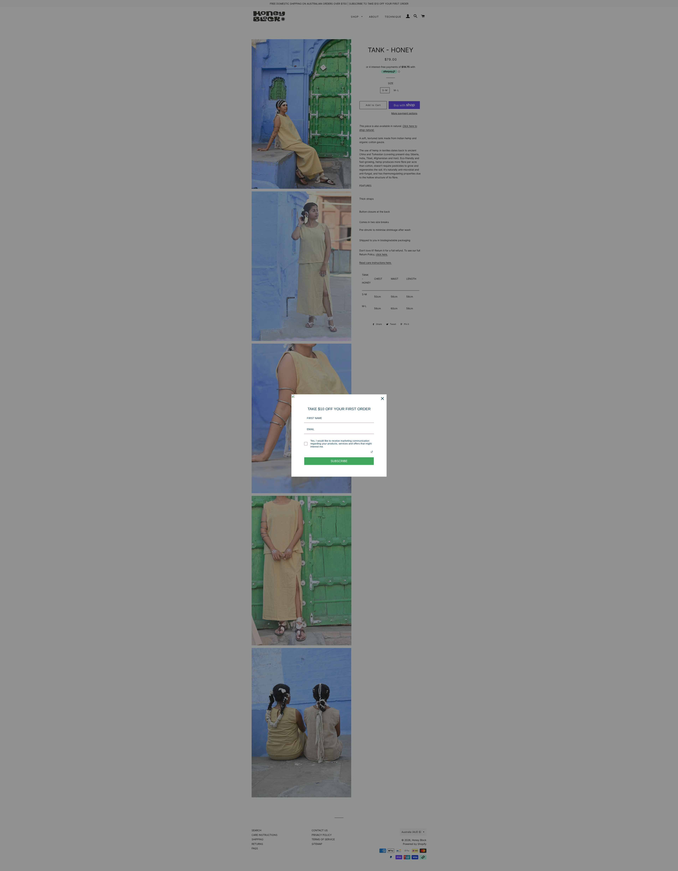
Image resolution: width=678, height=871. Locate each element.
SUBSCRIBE (339, 461)
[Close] (382, 398)
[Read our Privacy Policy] (372, 452)
